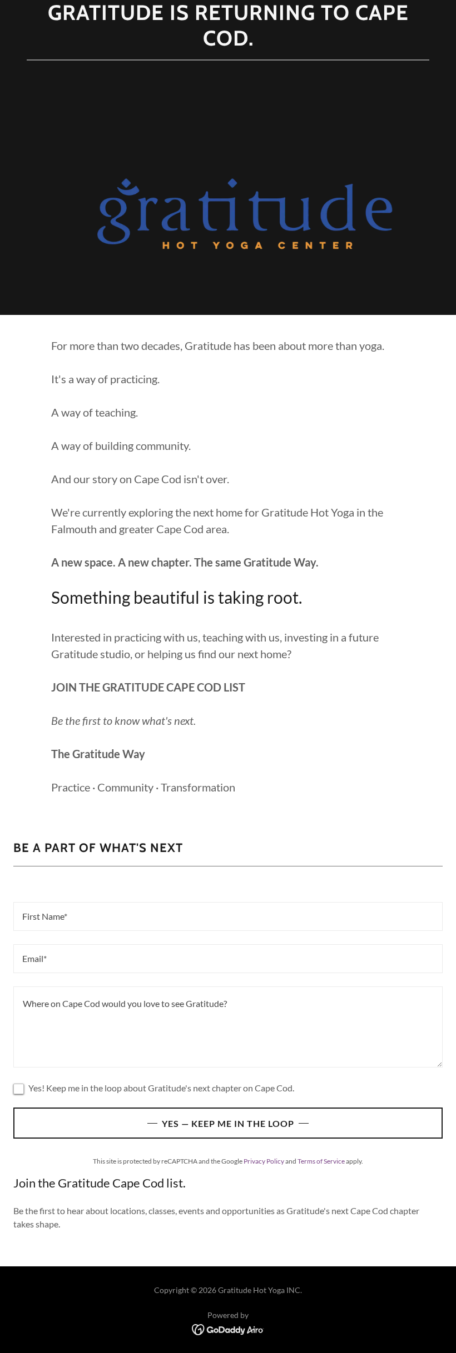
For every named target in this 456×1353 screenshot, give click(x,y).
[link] (228, 1328)
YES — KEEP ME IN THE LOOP (228, 1123)
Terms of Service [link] (321, 1161)
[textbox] (228, 916)
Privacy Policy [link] (264, 1161)
